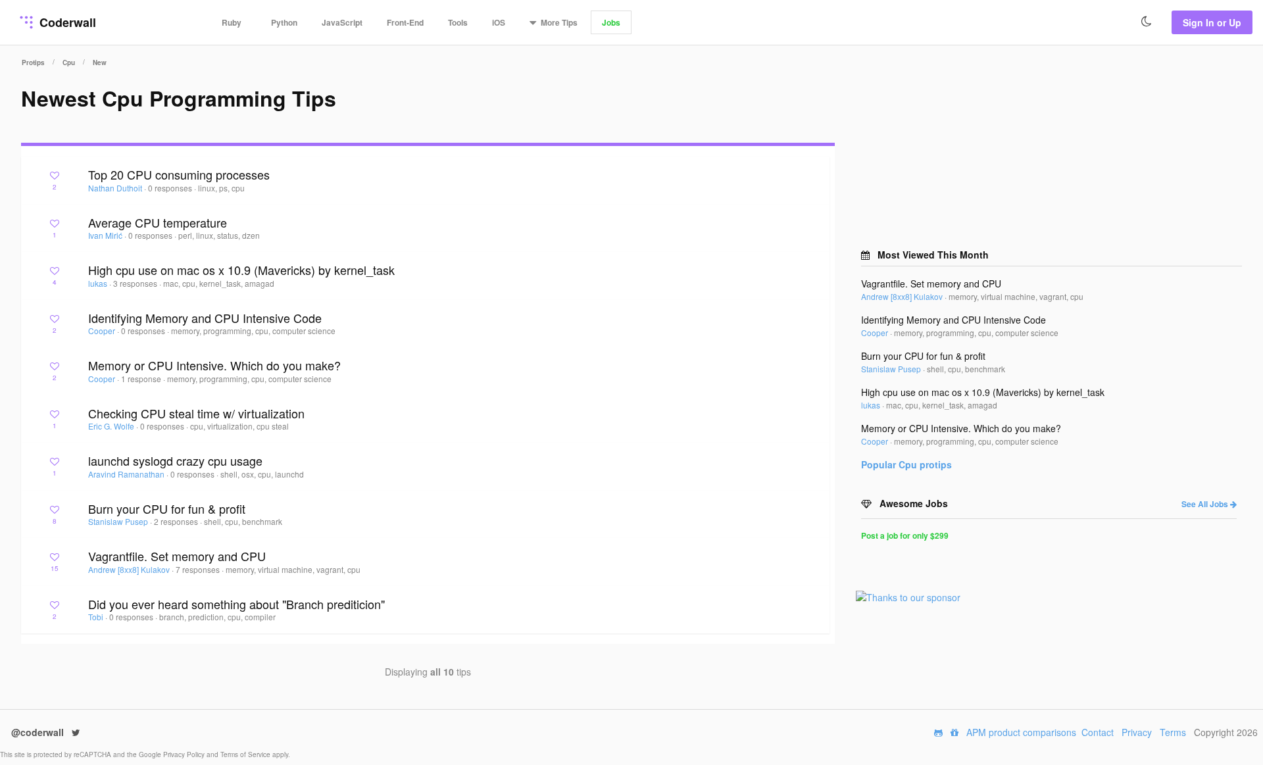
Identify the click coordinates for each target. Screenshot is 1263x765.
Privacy (1137, 732)
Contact (1097, 732)
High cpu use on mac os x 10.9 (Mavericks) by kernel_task (241, 269)
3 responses (136, 283)
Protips (33, 62)
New (100, 62)
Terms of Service (246, 754)
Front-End (405, 22)
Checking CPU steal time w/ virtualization (196, 413)
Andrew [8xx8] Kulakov (130, 569)
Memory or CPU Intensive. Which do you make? (214, 365)
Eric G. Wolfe (112, 426)
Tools (458, 22)
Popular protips (906, 464)
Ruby (231, 22)
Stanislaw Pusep (119, 521)
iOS (498, 22)
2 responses (177, 521)
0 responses (171, 187)
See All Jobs (1205, 504)
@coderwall (38, 732)
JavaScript (342, 22)
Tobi (96, 616)
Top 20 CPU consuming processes (179, 174)
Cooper (102, 330)
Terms (1173, 732)
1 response (142, 378)
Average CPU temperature (157, 222)
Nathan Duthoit (116, 187)
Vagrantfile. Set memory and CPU (177, 555)
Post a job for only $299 (905, 535)
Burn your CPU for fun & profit (166, 508)
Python (284, 22)
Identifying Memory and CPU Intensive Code (205, 317)
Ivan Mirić (106, 235)
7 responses (199, 569)
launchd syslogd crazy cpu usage (175, 460)
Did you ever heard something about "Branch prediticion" (236, 603)
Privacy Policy (185, 754)
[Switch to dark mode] (1146, 22)
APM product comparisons (1021, 732)
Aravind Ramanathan (127, 474)
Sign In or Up (1212, 22)
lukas (98, 283)
